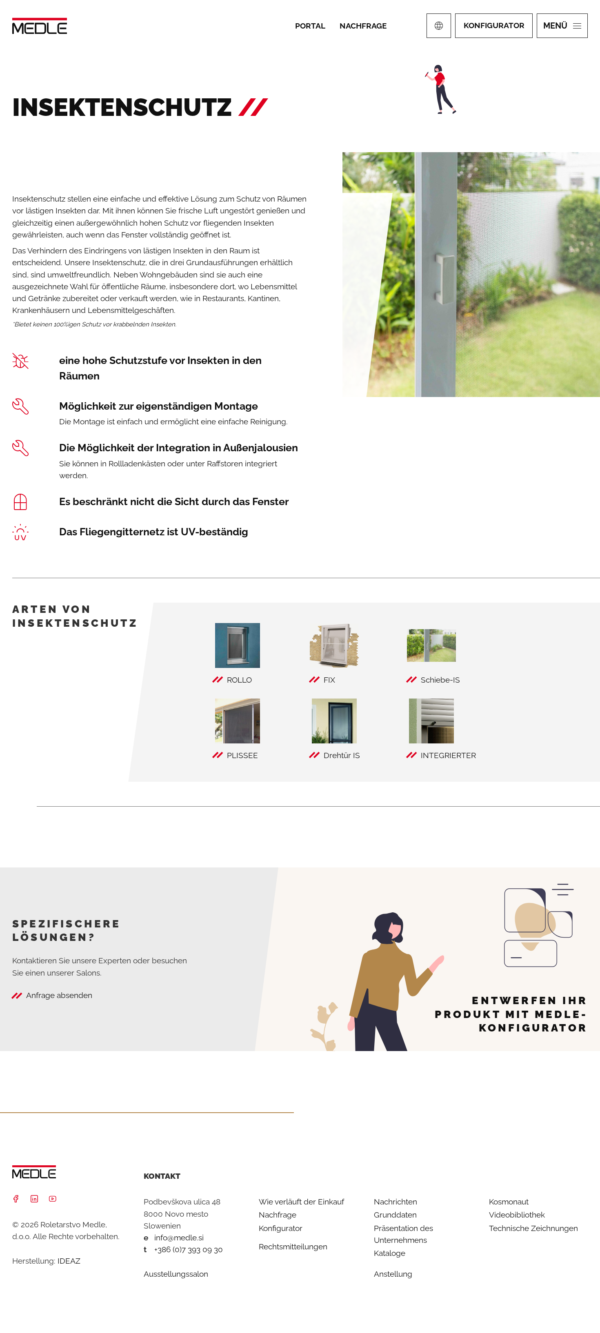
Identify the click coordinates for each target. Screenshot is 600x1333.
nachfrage (363, 25)
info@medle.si (179, 1237)
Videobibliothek (517, 1214)
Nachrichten (395, 1201)
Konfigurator (280, 1228)
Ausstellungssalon (176, 1273)
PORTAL (310, 25)
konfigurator (494, 25)
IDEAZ (69, 1260)
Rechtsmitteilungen (293, 1246)
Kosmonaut (509, 1201)
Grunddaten (395, 1214)
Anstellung (393, 1273)
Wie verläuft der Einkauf (301, 1201)
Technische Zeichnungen (533, 1228)
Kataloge (389, 1253)
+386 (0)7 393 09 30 (188, 1249)
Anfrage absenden (59, 995)
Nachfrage (277, 1214)
